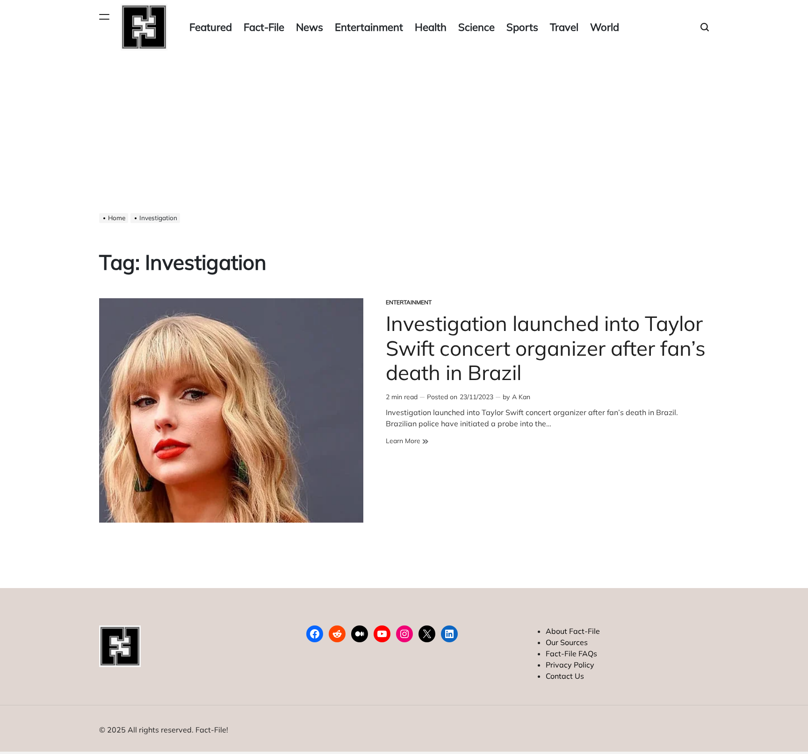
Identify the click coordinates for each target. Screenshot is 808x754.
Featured (210, 27)
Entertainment (369, 27)
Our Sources (567, 642)
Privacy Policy (570, 664)
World (604, 27)
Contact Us (565, 676)
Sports (522, 27)
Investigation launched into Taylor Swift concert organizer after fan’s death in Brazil (546, 348)
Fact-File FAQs (571, 653)
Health (431, 27)
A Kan (521, 397)
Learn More (407, 441)
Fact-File (264, 27)
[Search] (704, 27)
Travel (564, 27)
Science (476, 27)
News (309, 27)
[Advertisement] (404, 124)
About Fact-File (573, 631)
